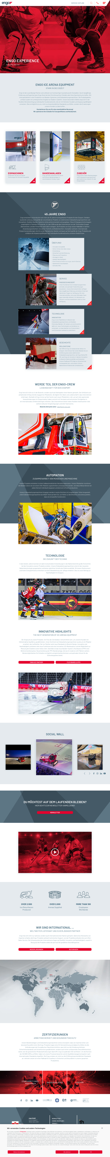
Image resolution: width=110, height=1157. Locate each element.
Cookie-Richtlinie (58, 1121)
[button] (102, 1128)
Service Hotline (77, 3)
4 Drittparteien (23, 1131)
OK (91, 1152)
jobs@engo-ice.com (63, 407)
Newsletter (55, 812)
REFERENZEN (73, 949)
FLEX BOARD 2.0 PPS (73, 662)
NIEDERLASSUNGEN (36, 949)
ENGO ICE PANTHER (36, 662)
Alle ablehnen (66, 1152)
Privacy (54, 1123)
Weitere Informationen (19, 1152)
